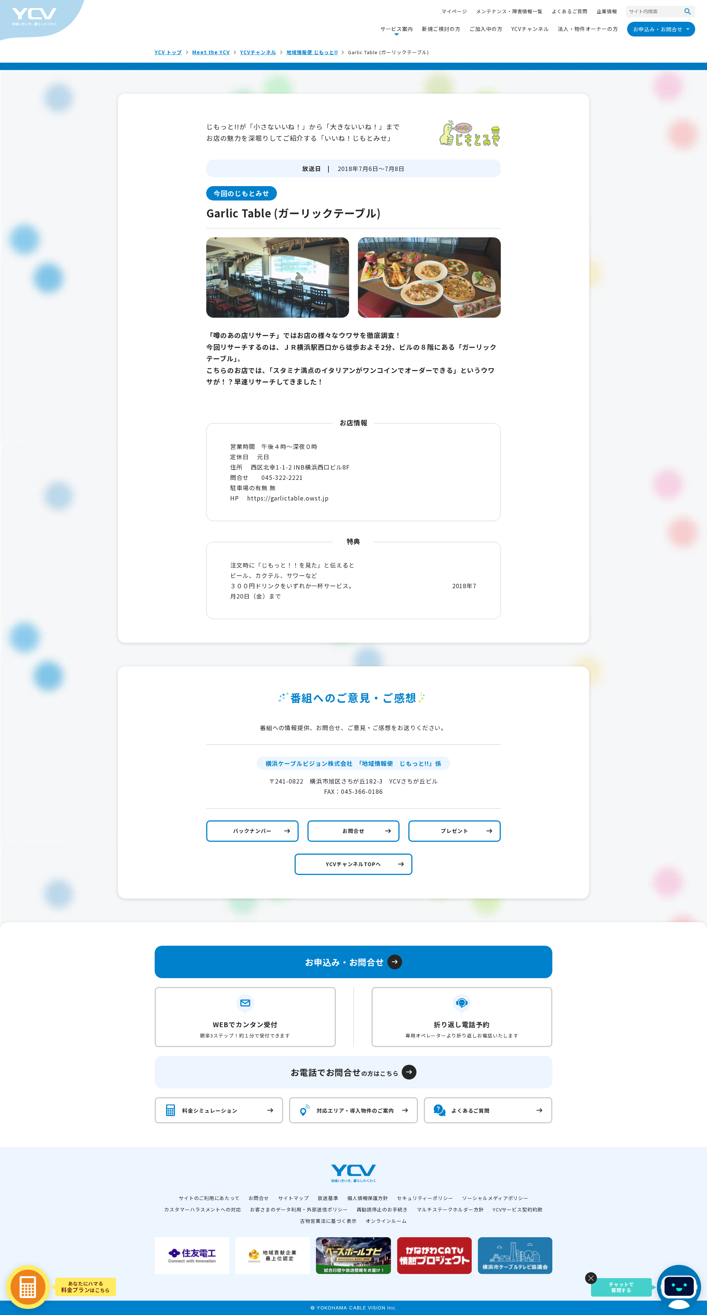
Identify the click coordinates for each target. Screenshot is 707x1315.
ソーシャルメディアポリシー (495, 1197)
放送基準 (328, 1197)
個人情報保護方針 (367, 1197)
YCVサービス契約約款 (518, 1209)
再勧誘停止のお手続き (382, 1209)
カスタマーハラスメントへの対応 (202, 1209)
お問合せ (259, 1197)
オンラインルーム (386, 1220)
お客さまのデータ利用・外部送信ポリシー (299, 1209)
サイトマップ (293, 1197)
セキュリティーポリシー (425, 1197)
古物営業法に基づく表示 (328, 1220)
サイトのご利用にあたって (209, 1197)
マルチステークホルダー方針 (450, 1209)
